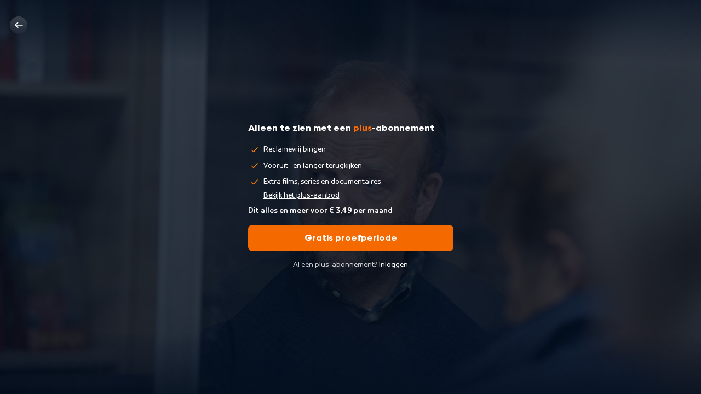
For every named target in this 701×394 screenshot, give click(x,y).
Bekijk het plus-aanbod (301, 195)
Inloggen (393, 265)
